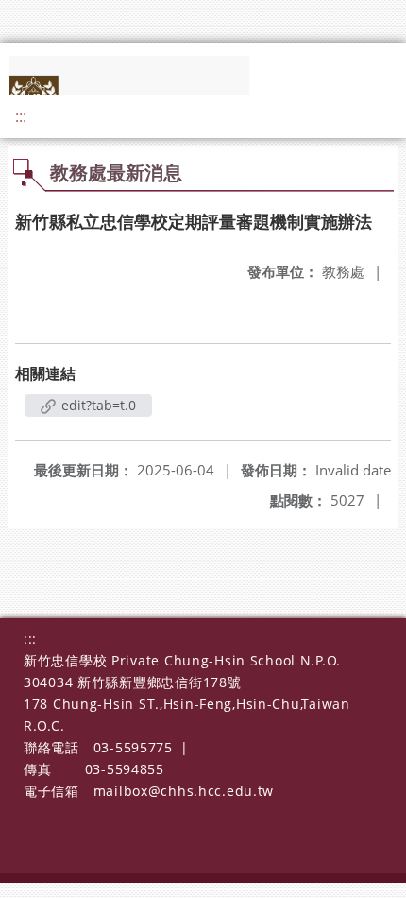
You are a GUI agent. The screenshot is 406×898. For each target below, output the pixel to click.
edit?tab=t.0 (97, 405)
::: (20, 116)
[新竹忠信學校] (144, 89)
